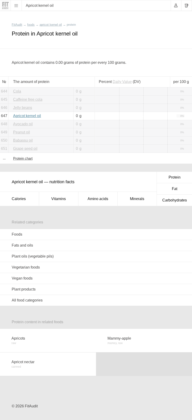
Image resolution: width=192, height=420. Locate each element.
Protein (175, 177)
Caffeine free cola (27, 99)
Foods (17, 234)
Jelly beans (22, 108)
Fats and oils (22, 245)
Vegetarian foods (26, 267)
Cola (17, 91)
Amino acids (98, 199)
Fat (174, 189)
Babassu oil (23, 140)
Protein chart (23, 158)
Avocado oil (23, 124)
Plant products (24, 289)
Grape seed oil (25, 149)
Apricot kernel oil (27, 116)
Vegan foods (22, 278)
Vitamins (58, 199)
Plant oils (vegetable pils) (33, 256)
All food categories (27, 300)
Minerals (137, 199)
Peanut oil (21, 132)
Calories (19, 199)
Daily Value (122, 82)
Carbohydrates (174, 200)
